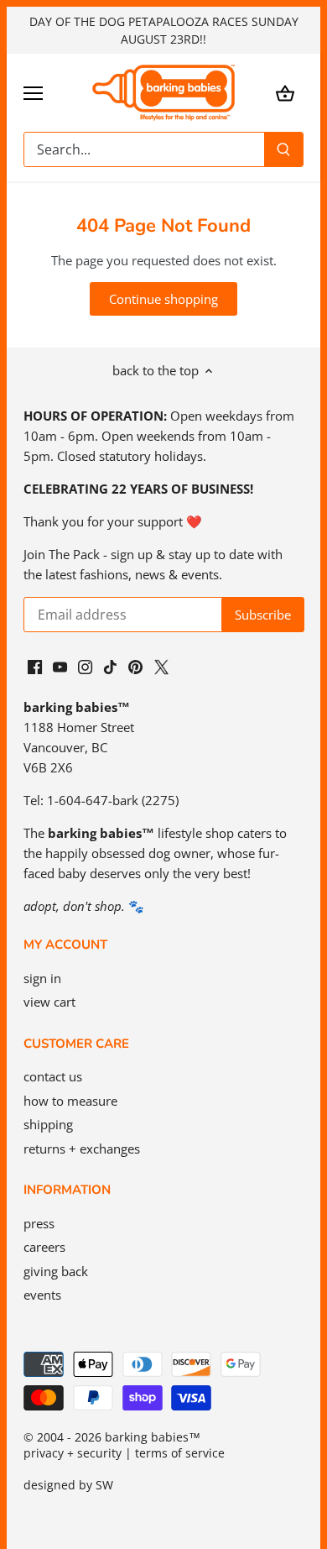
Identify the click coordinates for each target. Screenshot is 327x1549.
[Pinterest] (135, 665)
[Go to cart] (285, 93)
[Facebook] (35, 665)
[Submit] (283, 149)
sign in (42, 978)
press (38, 1223)
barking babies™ (152, 1437)
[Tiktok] (110, 665)
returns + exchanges (81, 1148)
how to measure (70, 1100)
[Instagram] (85, 665)
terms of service (180, 1453)
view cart (49, 1001)
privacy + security (72, 1453)
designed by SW (68, 1485)
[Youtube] (60, 665)
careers (44, 1246)
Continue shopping (163, 298)
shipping (48, 1124)
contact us (52, 1076)
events (42, 1294)
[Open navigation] (33, 93)
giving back (55, 1271)
